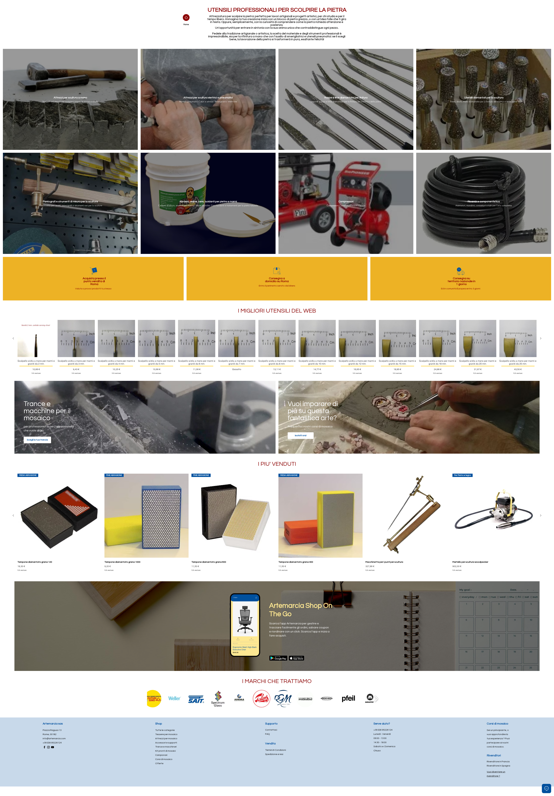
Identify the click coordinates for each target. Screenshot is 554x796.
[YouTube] (52, 747)
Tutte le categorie (165, 730)
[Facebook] (44, 747)
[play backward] (149, 698)
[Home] (186, 17)
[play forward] (406, 698)
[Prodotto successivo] (540, 338)
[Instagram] (48, 747)
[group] (277, 347)
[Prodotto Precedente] (13, 338)
